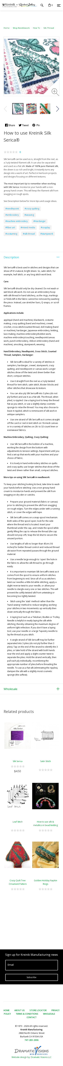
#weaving (29, 214)
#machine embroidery (16, 221)
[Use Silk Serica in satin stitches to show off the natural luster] (18, 108)
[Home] (19, 5)
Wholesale (10, 689)
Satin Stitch (45, 761)
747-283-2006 (31, 1040)
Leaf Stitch (18, 821)
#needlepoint (12, 208)
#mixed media (28, 227)
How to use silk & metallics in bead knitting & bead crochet (45, 825)
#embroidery (12, 214)
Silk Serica (17, 761)
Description (11, 257)
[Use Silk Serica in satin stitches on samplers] (31, 108)
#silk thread (29, 233)
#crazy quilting (32, 208)
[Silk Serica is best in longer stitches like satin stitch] (45, 108)
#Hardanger (39, 221)
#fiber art (10, 227)
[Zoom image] (55, 92)
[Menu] (59, 5)
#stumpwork (46, 233)
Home (6, 28)
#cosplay (45, 227)
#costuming (11, 233)
